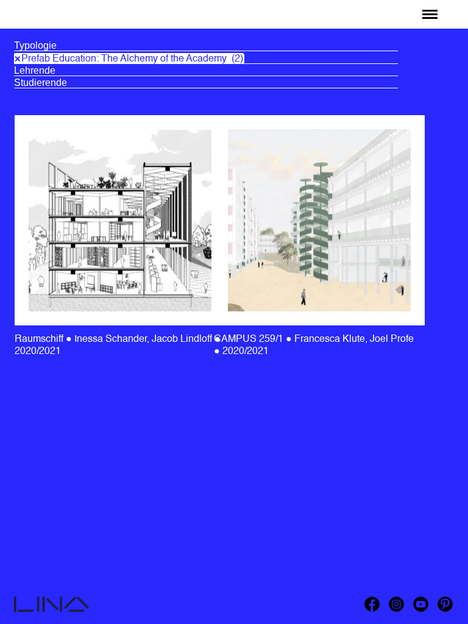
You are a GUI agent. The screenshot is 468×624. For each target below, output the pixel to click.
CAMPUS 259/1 (250, 339)
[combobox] (206, 47)
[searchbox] (206, 45)
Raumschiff (45, 10)
